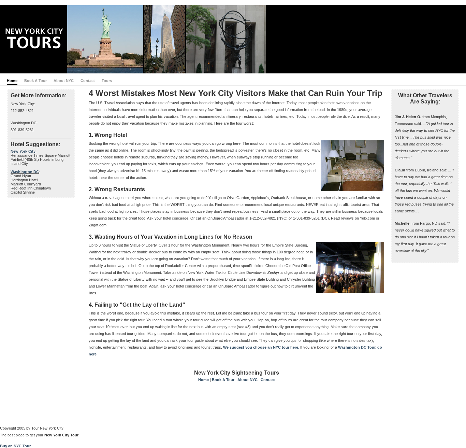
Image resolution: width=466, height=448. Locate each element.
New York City (23, 151)
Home (12, 81)
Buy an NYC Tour (15, 446)
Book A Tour (35, 81)
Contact (88, 81)
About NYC (64, 81)
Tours (107, 81)
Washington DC (25, 172)
